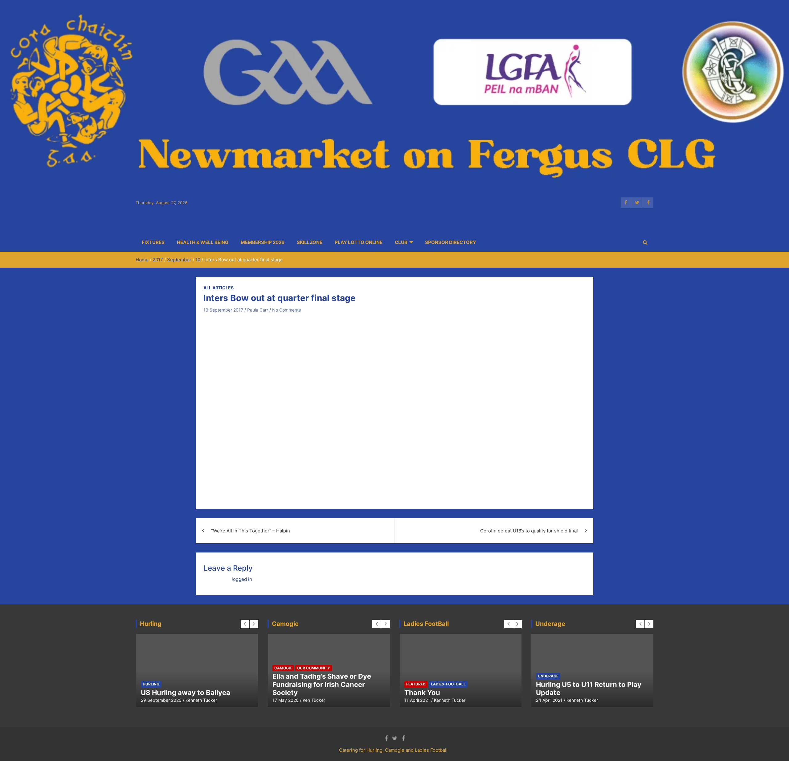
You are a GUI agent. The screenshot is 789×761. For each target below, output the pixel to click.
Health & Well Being (202, 242)
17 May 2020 (285, 700)
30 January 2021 (198, 700)
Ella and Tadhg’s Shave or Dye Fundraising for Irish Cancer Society (321, 684)
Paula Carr (257, 309)
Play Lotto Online (358, 242)
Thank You (422, 693)
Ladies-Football (448, 684)
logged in (242, 579)
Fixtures (153, 242)
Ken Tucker (314, 700)
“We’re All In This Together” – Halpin (250, 531)
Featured (215, 676)
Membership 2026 (262, 242)
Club (401, 242)
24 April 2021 (549, 700)
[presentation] (245, 624)
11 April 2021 (417, 700)
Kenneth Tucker (234, 700)
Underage (548, 676)
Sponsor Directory (450, 242)
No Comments (286, 309)
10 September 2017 (223, 309)
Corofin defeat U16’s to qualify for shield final (529, 531)
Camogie (191, 676)
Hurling (238, 676)
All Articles (218, 287)
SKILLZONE (309, 242)
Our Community (313, 668)
